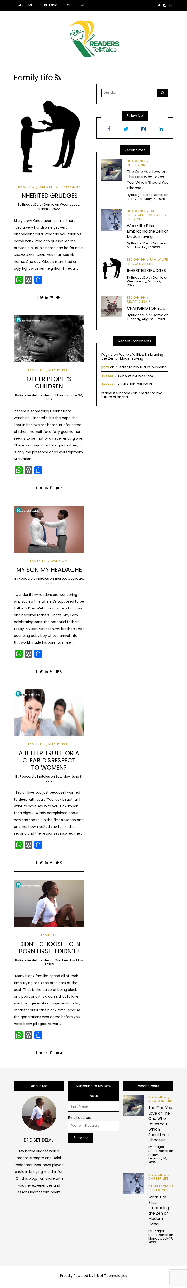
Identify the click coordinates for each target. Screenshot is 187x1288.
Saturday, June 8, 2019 (64, 778)
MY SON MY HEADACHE (49, 570)
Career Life (158, 1178)
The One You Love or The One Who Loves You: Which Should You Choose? (147, 180)
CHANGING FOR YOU (146, 308)
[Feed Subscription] (58, 77)
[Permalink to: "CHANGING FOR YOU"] (112, 306)
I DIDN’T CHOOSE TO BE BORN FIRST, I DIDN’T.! (49, 947)
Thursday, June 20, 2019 (65, 580)
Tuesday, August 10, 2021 (146, 319)
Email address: (80, 1117)
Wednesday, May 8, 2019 (63, 962)
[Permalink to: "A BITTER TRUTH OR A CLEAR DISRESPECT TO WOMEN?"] (49, 712)
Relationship (69, 186)
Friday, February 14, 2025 (146, 198)
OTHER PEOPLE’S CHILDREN (49, 382)
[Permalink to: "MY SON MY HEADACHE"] (49, 528)
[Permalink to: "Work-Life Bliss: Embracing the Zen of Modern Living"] (112, 219)
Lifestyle (160, 1190)
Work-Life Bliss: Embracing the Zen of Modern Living (147, 231)
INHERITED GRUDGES (49, 196)
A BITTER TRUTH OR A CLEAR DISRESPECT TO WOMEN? (49, 760)
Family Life (46, 186)
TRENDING (49, 5)
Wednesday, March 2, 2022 (59, 206)
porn (105, 367)
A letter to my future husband (141, 367)
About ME (25, 5)
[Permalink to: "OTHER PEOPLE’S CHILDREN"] (49, 338)
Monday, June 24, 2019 (64, 397)
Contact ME (76, 5)
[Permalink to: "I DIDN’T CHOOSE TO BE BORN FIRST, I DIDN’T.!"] (49, 903)
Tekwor (107, 375)
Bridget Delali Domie (38, 204)
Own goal (59, 560)
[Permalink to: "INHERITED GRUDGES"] (49, 136)
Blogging (26, 186)
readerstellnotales (34, 395)
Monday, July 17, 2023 (143, 247)
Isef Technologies (111, 1275)
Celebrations (150, 215)
